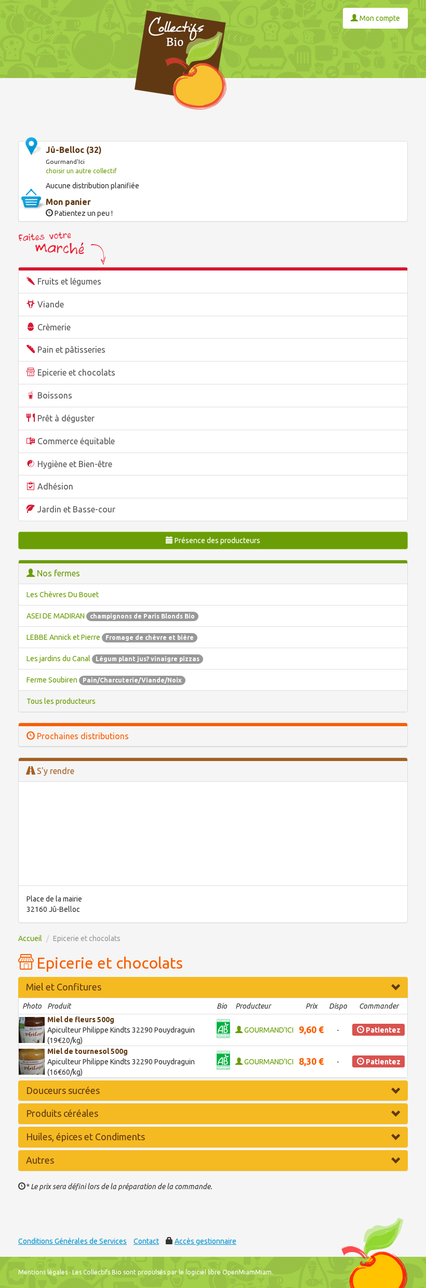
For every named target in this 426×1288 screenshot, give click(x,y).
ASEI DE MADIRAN (110, 616)
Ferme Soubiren (104, 680)
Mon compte (379, 18)
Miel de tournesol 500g (87, 1051)
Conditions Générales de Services (72, 1241)
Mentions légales (43, 1272)
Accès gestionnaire (205, 1241)
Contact (146, 1241)
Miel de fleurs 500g (80, 1019)
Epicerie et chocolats (76, 372)
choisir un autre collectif (81, 171)
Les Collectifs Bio (97, 1272)
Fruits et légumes (69, 281)
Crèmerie (54, 327)
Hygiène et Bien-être (74, 464)
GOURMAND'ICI (268, 1030)
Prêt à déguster (66, 418)
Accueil (30, 938)
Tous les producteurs (61, 701)
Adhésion (55, 486)
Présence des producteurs (216, 540)
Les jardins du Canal (112, 658)
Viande (50, 304)
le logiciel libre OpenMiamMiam (225, 1272)
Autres (40, 1160)
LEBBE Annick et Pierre (110, 637)
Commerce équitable (76, 441)
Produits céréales (62, 1113)
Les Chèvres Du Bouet (62, 594)
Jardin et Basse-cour (76, 509)
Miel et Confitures (63, 987)
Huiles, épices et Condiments (85, 1136)
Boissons (54, 395)
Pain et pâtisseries (71, 349)
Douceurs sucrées (63, 1090)
